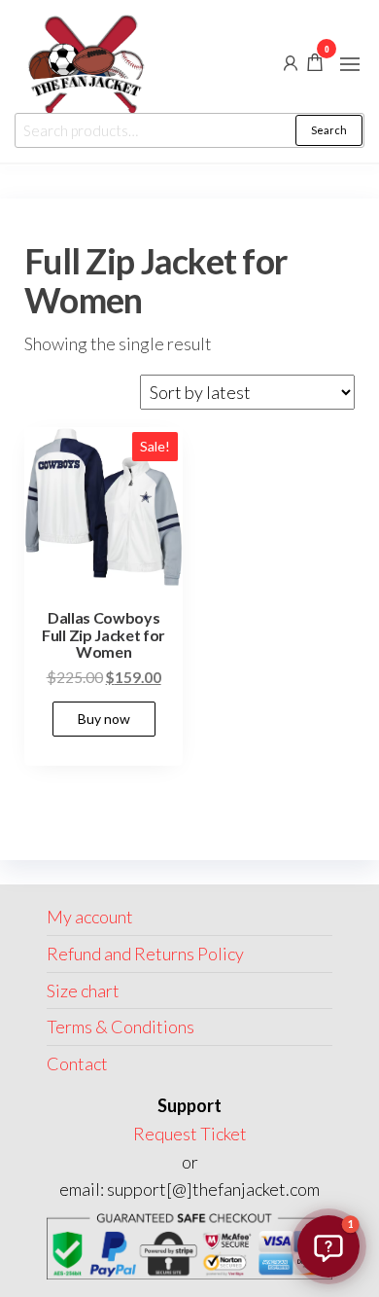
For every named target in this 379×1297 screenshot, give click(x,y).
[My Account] (290, 61)
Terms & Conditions (120, 1026)
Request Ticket (190, 1133)
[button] (350, 64)
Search (329, 130)
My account (90, 916)
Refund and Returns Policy (145, 953)
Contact (77, 1063)
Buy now (104, 718)
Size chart (83, 990)
